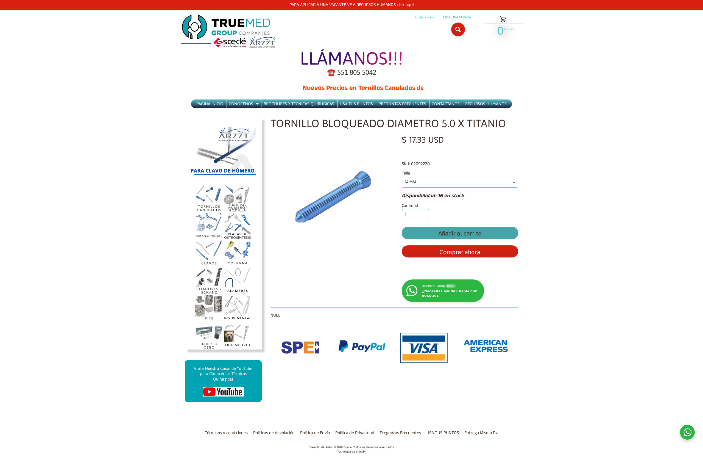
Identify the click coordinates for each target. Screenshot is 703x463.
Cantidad (410, 206)
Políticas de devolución (274, 433)
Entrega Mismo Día (481, 433)
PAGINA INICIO (209, 103)
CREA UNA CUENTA (457, 17)
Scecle (348, 447)
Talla (406, 173)
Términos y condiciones (226, 433)
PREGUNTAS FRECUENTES (402, 103)
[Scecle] (228, 31)
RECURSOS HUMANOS (486, 103)
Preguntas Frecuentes (400, 433)
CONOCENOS (244, 104)
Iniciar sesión (425, 17)
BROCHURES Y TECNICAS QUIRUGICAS (299, 103)
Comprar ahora (459, 252)
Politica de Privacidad (354, 433)
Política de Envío (315, 433)
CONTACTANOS (446, 103)
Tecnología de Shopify (351, 452)
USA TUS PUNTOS (356, 103)
